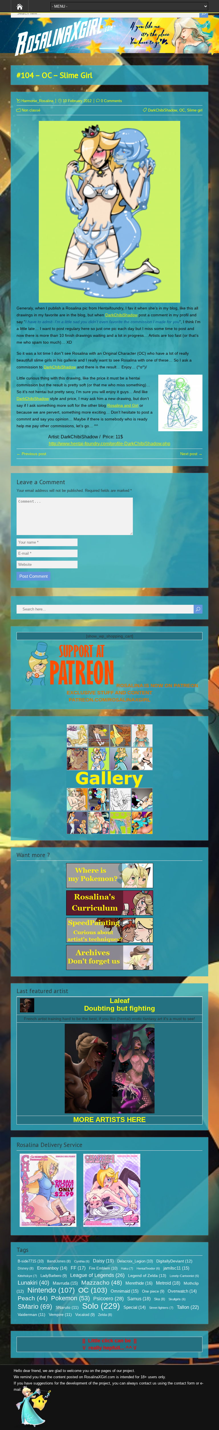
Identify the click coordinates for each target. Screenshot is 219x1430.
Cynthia (82, 1261)
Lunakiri (33, 1283)
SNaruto (67, 1307)
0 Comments (111, 101)
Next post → (191, 453)
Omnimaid (125, 1291)
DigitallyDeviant (174, 1261)
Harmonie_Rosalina (37, 101)
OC (182, 110)
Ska (159, 1299)
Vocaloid (85, 1315)
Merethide (139, 1283)
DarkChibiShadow (162, 110)
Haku (127, 1268)
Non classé (31, 110)
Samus (139, 1298)
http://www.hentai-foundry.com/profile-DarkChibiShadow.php (109, 443)
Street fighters (161, 1307)
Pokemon (70, 1298)
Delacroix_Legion (135, 1261)
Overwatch (182, 1291)
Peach (33, 1298)
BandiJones (59, 1261)
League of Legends (97, 1275)
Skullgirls (177, 1299)
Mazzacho (101, 1282)
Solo (101, 1306)
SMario (35, 1306)
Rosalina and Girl (122, 405)
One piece (153, 1291)
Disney (26, 1268)
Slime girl (194, 110)
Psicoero (108, 1298)
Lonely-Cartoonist (184, 1276)
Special (134, 1307)
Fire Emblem (103, 1268)
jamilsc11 (176, 1268)
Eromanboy (52, 1268)
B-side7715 (31, 1261)
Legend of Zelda (147, 1275)
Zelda (105, 1315)
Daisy (103, 1260)
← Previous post (31, 453)
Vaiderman (31, 1315)
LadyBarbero (53, 1276)
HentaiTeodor (148, 1268)
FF (78, 1268)
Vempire (60, 1315)
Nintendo (51, 1290)
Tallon (188, 1307)
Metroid (168, 1283)
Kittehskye (27, 1276)
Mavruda (65, 1283)
